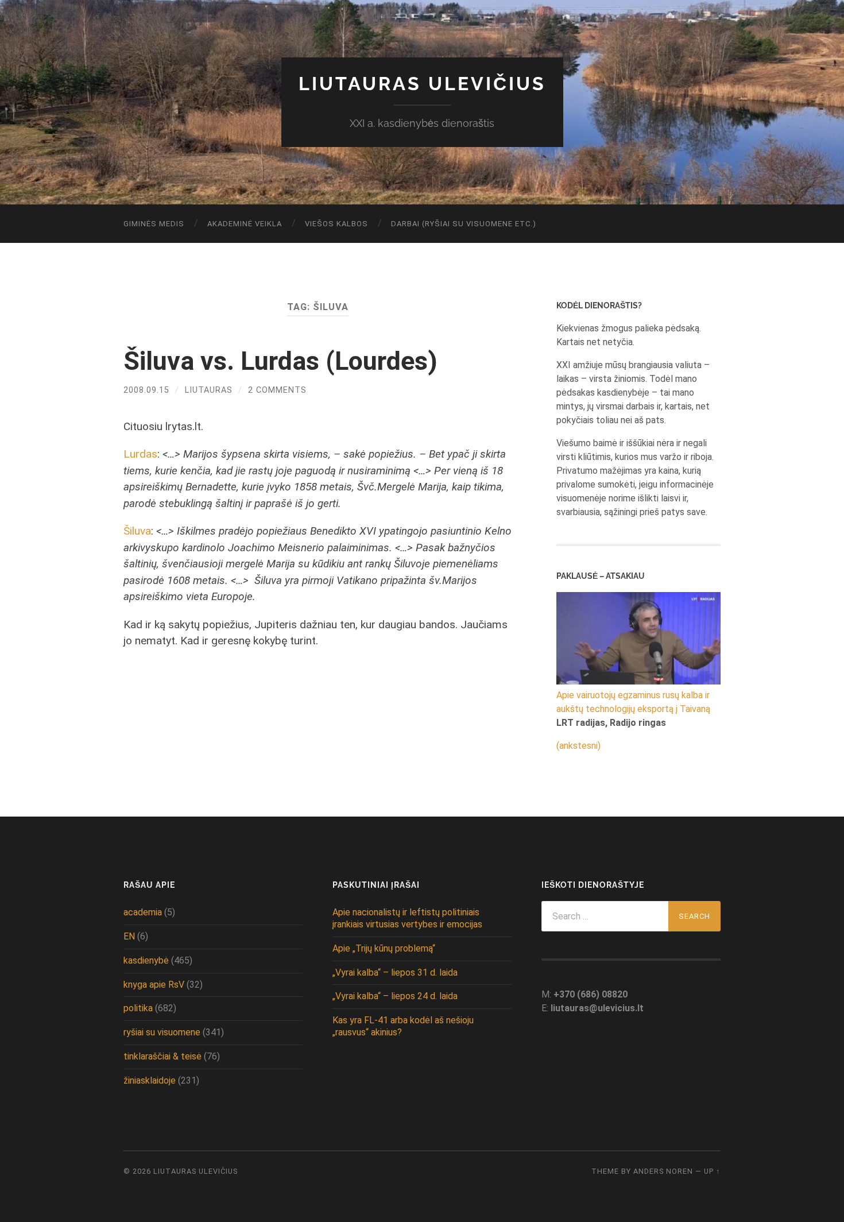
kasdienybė (146, 960)
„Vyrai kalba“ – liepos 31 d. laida (395, 972)
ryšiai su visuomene (161, 1032)
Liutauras (209, 390)
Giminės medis (153, 223)
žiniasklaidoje (149, 1080)
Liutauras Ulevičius (422, 83)
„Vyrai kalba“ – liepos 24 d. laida (395, 996)
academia (142, 912)
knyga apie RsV (153, 984)
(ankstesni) (578, 745)
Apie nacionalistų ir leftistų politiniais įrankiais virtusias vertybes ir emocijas (407, 918)
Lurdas (140, 454)
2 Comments (277, 390)
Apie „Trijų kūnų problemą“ (383, 948)
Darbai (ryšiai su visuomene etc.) (463, 223)
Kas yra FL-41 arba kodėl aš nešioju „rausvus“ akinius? (403, 1026)
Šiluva (137, 530)
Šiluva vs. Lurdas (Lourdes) (280, 361)
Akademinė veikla (244, 223)
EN (129, 936)
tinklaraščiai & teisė (162, 1056)
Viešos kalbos (336, 223)
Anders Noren (663, 1171)
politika (138, 1008)
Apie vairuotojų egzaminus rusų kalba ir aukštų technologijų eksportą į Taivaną (633, 702)
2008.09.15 (146, 390)
